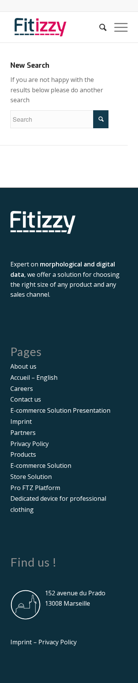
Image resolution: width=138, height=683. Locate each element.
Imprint (21, 421)
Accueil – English (34, 377)
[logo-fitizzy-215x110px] (57, 27)
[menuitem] (99, 27)
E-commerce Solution (40, 465)
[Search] (99, 27)
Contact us (25, 399)
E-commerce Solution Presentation (60, 410)
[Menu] (117, 27)
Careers (21, 388)
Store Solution (31, 476)
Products (23, 454)
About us (23, 366)
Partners (23, 432)
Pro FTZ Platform (35, 488)
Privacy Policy (29, 444)
